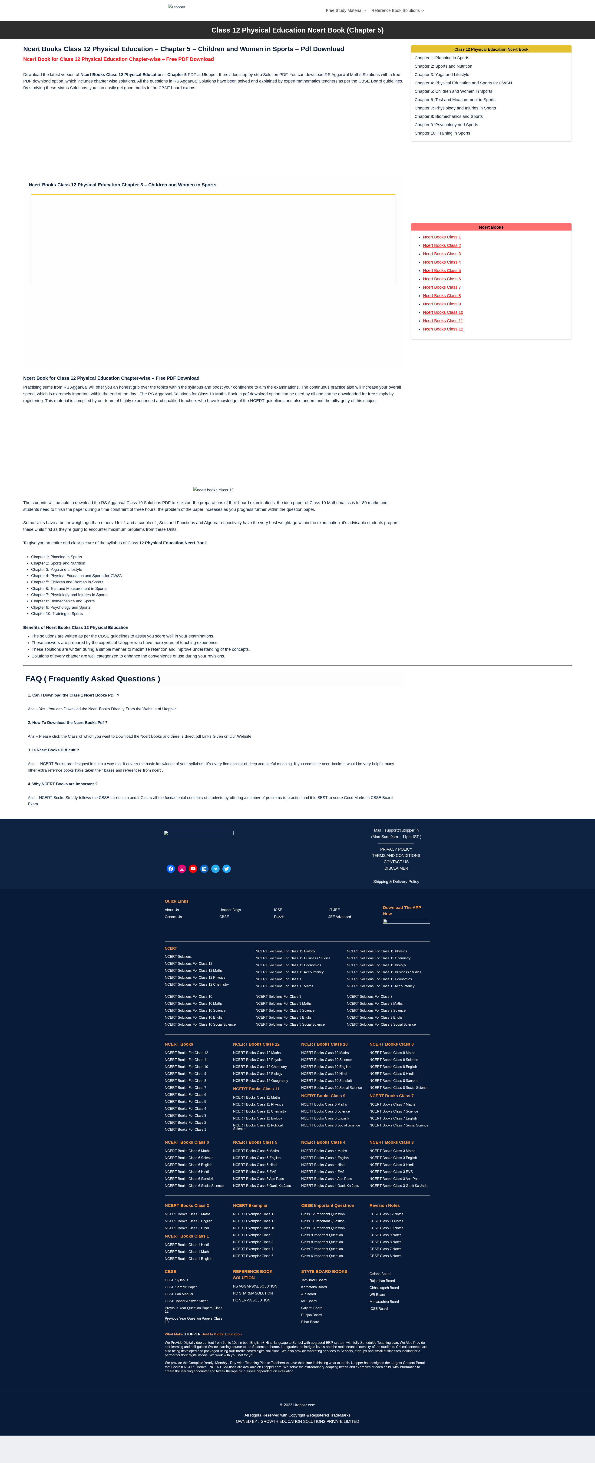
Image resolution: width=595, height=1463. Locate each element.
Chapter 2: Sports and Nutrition (443, 66)
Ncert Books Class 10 (443, 312)
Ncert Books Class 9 (442, 304)
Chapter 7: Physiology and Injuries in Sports (455, 108)
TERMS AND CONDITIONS (396, 855)
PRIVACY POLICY (396, 849)
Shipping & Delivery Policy (396, 881)
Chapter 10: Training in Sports (442, 133)
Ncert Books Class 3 (442, 253)
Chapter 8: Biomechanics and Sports (449, 116)
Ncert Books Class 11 (443, 320)
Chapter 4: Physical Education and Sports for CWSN (463, 83)
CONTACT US (396, 862)
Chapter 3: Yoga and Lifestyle (442, 74)
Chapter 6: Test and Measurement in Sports (455, 99)
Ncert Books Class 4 (442, 262)
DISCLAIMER (396, 868)
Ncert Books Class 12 (443, 329)
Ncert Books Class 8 (442, 295)
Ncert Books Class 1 (442, 237)
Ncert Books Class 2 (442, 245)
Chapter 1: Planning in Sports (442, 58)
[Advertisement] (213, 133)
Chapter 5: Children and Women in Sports (453, 91)
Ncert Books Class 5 (442, 270)
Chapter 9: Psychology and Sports (446, 124)
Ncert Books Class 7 (442, 287)
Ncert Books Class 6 (442, 279)
